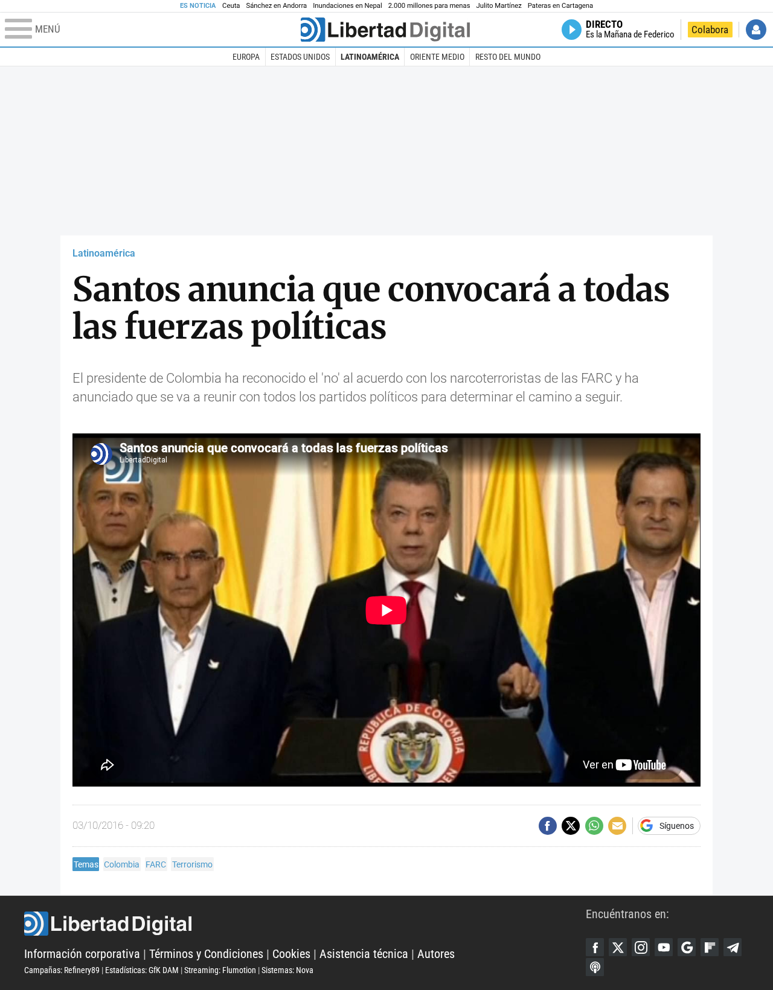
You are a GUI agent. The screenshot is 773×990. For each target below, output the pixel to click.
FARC (156, 864)
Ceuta (231, 6)
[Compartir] (548, 826)
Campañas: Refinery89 (62, 970)
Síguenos (676, 826)
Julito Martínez (499, 6)
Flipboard (710, 947)
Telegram (732, 947)
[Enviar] (594, 826)
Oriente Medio (437, 57)
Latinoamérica (370, 57)
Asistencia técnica (363, 954)
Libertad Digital (305, 924)
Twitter (618, 947)
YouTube (664, 947)
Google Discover (687, 947)
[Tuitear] (571, 826)
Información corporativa (82, 954)
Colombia (122, 864)
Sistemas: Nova (287, 970)
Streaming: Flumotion (220, 970)
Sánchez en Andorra (276, 6)
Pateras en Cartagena (560, 6)
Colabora (709, 30)
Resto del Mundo (507, 57)
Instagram (641, 947)
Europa (246, 57)
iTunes (595, 967)
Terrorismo (192, 864)
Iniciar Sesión (756, 29)
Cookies (291, 954)
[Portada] (385, 30)
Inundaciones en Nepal (347, 6)
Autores (436, 954)
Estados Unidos (300, 57)
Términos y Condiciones (206, 954)
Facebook (595, 947)
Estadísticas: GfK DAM (142, 970)
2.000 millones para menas (429, 6)
